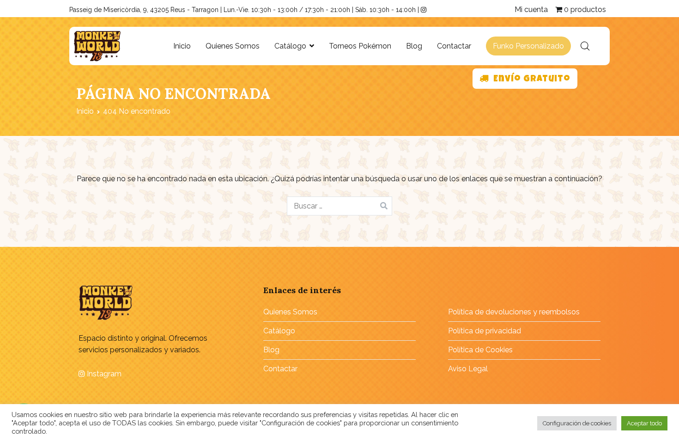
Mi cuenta (531, 9)
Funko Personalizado (528, 46)
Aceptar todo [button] (644, 423)
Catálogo (290, 46)
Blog (414, 46)
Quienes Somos (233, 46)
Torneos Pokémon (360, 46)
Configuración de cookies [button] (577, 423)
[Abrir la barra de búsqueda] (585, 46)
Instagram (103, 373)
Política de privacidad (484, 330)
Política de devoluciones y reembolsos (514, 311)
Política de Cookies (480, 349)
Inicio (182, 46)
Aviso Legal (468, 368)
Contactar (454, 46)
